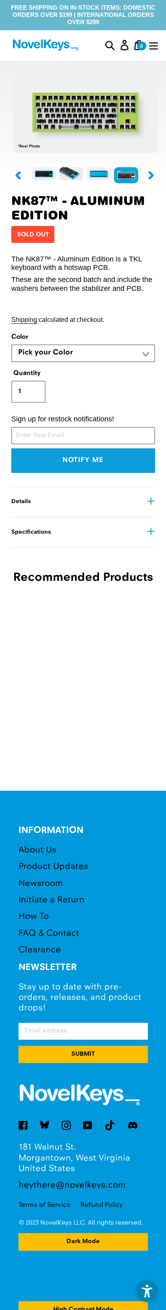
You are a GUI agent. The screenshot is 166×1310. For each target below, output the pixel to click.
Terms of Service (45, 1205)
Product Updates (53, 866)
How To (34, 916)
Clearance (40, 950)
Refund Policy (102, 1205)
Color (19, 337)
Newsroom (41, 883)
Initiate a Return (52, 900)
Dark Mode (83, 1241)
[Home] (46, 46)
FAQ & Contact (49, 933)
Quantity (27, 373)
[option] (44, 174)
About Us (37, 850)
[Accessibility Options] (147, 1291)
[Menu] (153, 45)
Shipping (24, 319)
